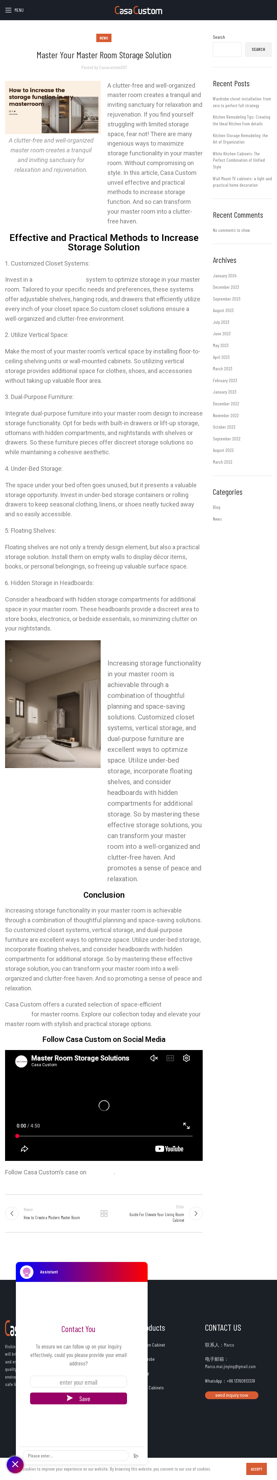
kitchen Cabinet (151, 1345)
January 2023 (224, 392)
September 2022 (227, 438)
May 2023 (221, 345)
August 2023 (223, 310)
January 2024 (224, 275)
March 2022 (222, 462)
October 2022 (224, 427)
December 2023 (226, 287)
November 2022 (226, 415)
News (104, 37)
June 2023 (222, 333)
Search (219, 37)
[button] (231, 1395)
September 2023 (227, 299)
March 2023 (222, 368)
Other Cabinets (151, 1387)
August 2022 (223, 450)
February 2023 (225, 380)
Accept (256, 1469)
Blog (216, 507)
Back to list (104, 1213)
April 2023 (221, 357)
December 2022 (226, 403)
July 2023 (221, 322)
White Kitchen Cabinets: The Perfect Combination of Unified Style (239, 160)
